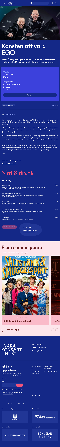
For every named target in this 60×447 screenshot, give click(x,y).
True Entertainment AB (9, 163)
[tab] (3, 114)
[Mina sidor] (52, 3)
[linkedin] (39, 395)
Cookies (33, 403)
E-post (3, 381)
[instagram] (36, 395)
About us (4, 403)
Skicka (19, 385)
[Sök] (32, 3)
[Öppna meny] (4, 3)
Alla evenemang (37, 344)
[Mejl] (57, 105)
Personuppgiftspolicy (19, 403)
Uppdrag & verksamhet (39, 351)
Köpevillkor (27, 403)
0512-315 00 (47, 369)
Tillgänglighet (10, 403)
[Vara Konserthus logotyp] (11, 3)
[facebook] (55, 105)
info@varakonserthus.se (50, 371)
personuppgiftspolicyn (8, 393)
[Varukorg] (55, 3)
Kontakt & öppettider (39, 347)
